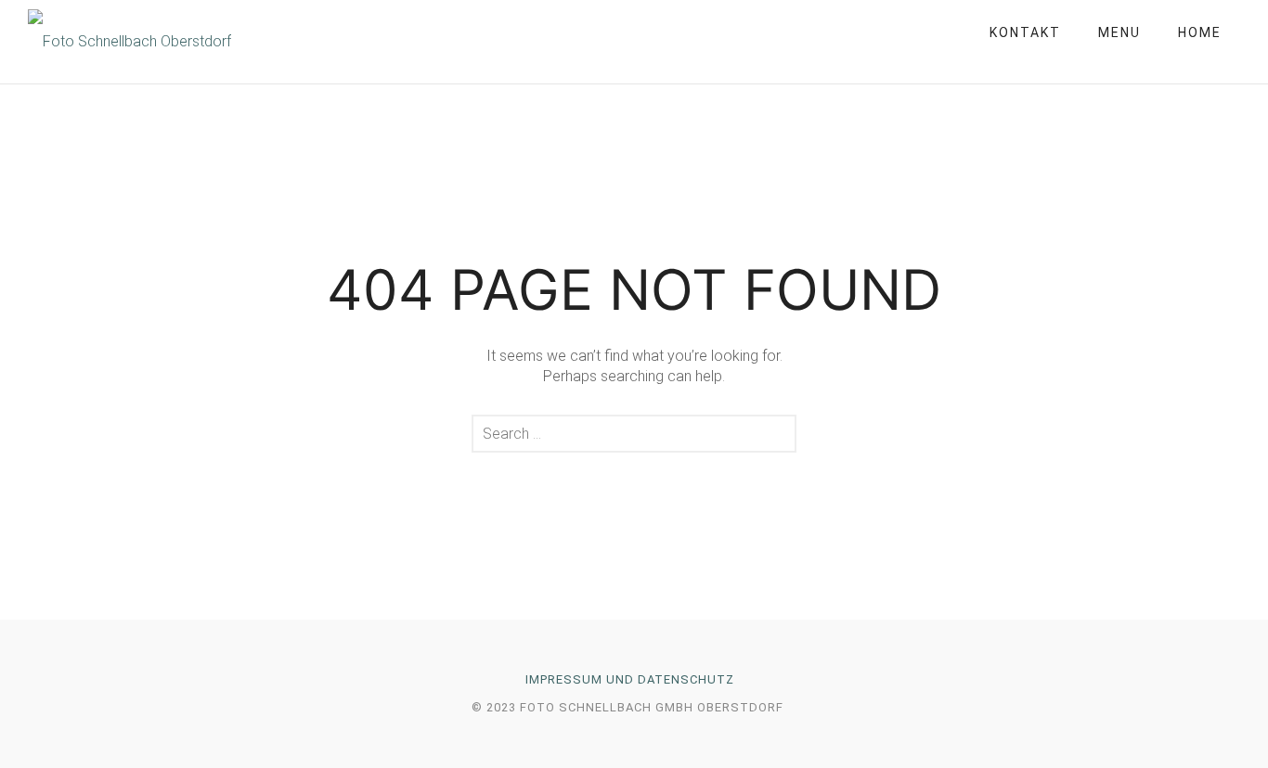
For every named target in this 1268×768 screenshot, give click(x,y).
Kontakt (1025, 32)
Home (1200, 32)
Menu (1119, 32)
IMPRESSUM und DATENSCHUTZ (629, 679)
